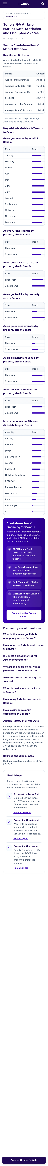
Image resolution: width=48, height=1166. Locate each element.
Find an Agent (20, 838)
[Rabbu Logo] (24, 3)
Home (9, 13)
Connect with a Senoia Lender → (24, 615)
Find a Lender (20, 868)
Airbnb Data (22, 13)
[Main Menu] (5, 4)
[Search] (43, 4)
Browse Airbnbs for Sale (24, 1160)
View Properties (22, 812)
